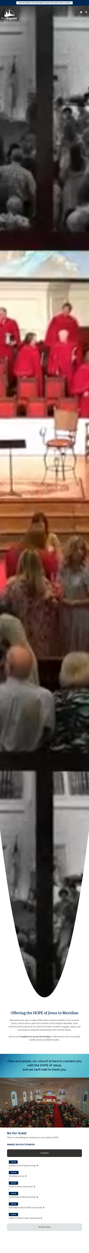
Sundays (44, 1153)
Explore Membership (25, 1248)
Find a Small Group (64, 1248)
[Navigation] (81, 12)
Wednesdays (44, 1227)
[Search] (86, 12)
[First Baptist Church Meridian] (9, 11)
